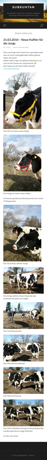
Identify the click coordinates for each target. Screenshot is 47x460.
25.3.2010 (7, 47)
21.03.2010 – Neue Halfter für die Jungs (23, 41)
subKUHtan (23, 7)
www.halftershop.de (11, 69)
